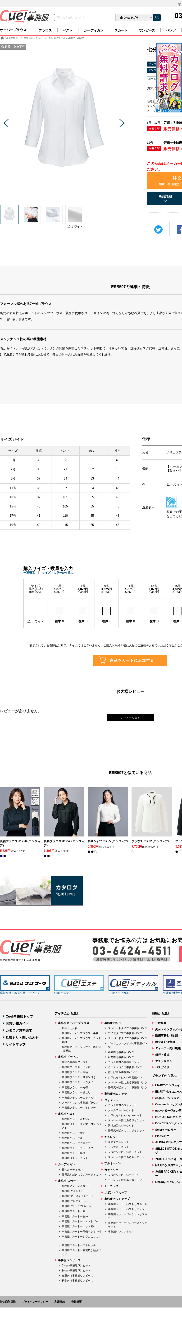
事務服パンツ (112, 1023)
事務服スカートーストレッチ (79, 1245)
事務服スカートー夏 (73, 1211)
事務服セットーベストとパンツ (126, 1209)
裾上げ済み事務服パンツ (122, 1072)
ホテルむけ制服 (165, 1042)
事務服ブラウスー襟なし (76, 1092)
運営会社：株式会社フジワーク (20, 993)
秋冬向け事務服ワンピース (77, 1280)
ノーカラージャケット (121, 1110)
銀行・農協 (162, 1054)
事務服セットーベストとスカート (127, 1204)
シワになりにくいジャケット (125, 1115)
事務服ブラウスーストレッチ (79, 1107)
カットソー (111, 1169)
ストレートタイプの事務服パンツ (127, 1028)
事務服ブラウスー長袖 (75, 1072)
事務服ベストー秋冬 (73, 1132)
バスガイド (162, 1067)
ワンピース (147, 30)
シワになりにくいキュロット (125, 1152)
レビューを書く (130, 718)
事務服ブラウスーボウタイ (77, 1082)
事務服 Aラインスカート (76, 1185)
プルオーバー (112, 1163)
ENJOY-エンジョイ (167, 1085)
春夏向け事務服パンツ (121, 1052)
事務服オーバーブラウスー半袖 (80, 1033)
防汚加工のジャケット (121, 1125)
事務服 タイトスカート (75, 1191)
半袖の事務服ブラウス (75, 1062)
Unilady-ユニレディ (168, 1182)
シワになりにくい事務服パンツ (126, 1077)
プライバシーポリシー (35, 1301)
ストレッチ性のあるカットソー (126, 1179)
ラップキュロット (118, 1147)
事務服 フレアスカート (75, 1201)
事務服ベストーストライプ (77, 1148)
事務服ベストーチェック (76, 1142)
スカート (121, 30)
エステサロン (163, 1061)
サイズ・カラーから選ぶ (57, 572)
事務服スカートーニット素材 (79, 1226)
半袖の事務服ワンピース (76, 1265)
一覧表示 (29, 572)
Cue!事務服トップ (19, 1016)
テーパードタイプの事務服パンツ (127, 1038)
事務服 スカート (68, 1181)
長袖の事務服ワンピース (76, 1270)
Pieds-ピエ (162, 1136)
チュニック (111, 1186)
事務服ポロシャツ (115, 1093)
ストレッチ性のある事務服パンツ (127, 1082)
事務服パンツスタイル (121, 1231)
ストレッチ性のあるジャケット (126, 1120)
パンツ (171, 30)
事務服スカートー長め (75, 1216)
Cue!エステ (61, 993)
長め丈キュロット (118, 1141)
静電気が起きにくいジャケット (126, 1130)
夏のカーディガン (72, 1169)
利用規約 (60, 1301)
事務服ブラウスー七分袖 (76, 1067)
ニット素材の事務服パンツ (123, 1062)
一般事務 (161, 1023)
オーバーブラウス (13, 30)
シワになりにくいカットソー (125, 1175)
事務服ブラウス (68, 1056)
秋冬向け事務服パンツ (121, 1057)
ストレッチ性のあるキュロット (126, 1157)
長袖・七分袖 (69, 1028)
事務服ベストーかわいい (76, 1118)
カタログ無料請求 (19, 1030)
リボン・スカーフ (115, 1192)
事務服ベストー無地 (73, 1153)
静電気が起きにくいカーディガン (81, 1174)
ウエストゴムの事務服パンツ (125, 1067)
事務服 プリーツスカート (76, 1206)
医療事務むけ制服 (166, 1035)
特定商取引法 (8, 1301)
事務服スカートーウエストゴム (80, 1221)
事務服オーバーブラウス (73, 1023)
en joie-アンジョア (167, 1098)
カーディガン (94, 30)
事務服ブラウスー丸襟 (75, 1087)
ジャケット (111, 1100)
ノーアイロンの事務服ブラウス (80, 1102)
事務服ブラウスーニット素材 (79, 1097)
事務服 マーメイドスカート (78, 1196)
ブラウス (45, 30)
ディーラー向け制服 (168, 1048)
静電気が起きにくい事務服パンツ (127, 1087)
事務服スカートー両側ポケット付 (81, 1231)
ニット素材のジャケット (122, 1105)
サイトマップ (16, 1044)
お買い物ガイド (17, 1023)
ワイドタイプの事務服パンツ (125, 1033)
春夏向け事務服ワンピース (77, 1275)
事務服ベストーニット (75, 1158)
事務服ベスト (66, 1114)
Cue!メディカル (119, 993)
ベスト (68, 30)
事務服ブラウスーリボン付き (79, 1077)
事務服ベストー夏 (72, 1137)
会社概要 (76, 1301)
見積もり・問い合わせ (22, 1037)
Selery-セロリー (165, 1129)
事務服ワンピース (69, 1260)
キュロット (111, 1136)
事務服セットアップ (117, 1199)
